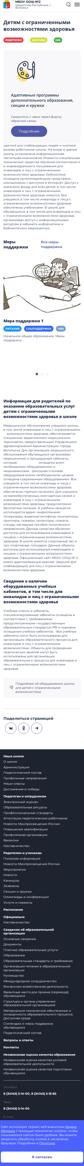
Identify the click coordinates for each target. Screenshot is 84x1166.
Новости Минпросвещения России (31, 824)
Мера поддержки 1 (23, 320)
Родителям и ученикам (22, 853)
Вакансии (11, 840)
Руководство (13, 975)
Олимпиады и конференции (26, 897)
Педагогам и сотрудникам (24, 796)
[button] (68, 4)
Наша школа (13, 756)
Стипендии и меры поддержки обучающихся (28, 1025)
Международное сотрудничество (30, 981)
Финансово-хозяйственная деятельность (35, 986)
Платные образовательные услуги (30, 950)
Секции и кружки (17, 891)
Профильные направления (25, 778)
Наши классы (14, 784)
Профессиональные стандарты (28, 813)
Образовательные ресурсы (25, 807)
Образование (14, 955)
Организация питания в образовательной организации (36, 968)
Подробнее (29, 131)
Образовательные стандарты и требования (38, 961)
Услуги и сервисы (17, 902)
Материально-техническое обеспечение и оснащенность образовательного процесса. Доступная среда (38, 1014)
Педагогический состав (22, 773)
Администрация (16, 767)
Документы (12, 944)
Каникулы (11, 880)
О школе (10, 762)
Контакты (11, 1047)
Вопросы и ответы (18, 1040)
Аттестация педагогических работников (35, 818)
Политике (47, 1143)
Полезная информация (21, 858)
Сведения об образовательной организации (28, 931)
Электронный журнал (20, 802)
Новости (10, 875)
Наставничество (16, 846)
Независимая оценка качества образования (39, 1055)
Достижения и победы (21, 789)
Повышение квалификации (25, 829)
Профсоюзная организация (25, 835)
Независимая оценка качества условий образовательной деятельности (35, 1062)
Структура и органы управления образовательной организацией (29, 1003)
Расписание (13, 910)
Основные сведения (19, 939)
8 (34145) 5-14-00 (16, 1108)
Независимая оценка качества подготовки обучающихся (37, 1071)
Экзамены (11, 886)
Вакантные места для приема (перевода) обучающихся (36, 994)
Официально (14, 917)
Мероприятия (14, 869)
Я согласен (42, 1157)
